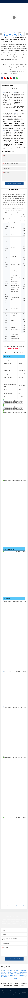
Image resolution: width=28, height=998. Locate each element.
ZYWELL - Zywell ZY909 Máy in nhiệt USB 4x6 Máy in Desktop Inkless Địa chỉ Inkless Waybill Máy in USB (19, 124)
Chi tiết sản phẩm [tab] (13, 189)
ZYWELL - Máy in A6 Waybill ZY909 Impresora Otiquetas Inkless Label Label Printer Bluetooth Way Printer (8, 124)
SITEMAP (18, 995)
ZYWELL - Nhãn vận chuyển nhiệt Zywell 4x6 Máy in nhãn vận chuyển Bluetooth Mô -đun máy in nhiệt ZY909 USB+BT (19, 143)
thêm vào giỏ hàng (9, 107)
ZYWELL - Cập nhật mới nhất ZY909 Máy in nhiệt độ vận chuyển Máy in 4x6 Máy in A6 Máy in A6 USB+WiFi (8, 104)
